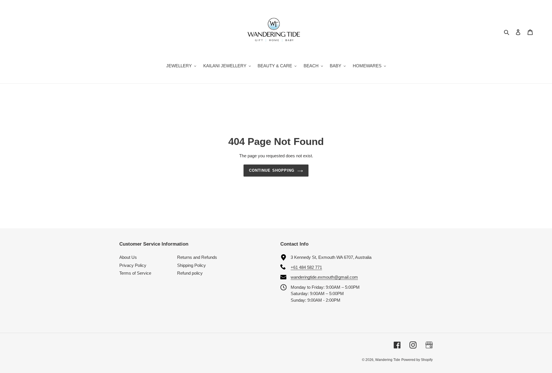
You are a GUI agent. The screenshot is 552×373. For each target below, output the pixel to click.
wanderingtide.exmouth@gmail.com (324, 277)
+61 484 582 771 (306, 267)
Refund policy (190, 273)
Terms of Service (135, 273)
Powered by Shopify (417, 360)
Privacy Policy (132, 265)
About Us (128, 257)
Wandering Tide (387, 360)
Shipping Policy (191, 265)
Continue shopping (271, 170)
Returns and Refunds (197, 257)
